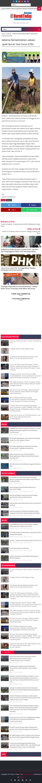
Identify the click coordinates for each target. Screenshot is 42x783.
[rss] (26, 780)
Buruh (9, 34)
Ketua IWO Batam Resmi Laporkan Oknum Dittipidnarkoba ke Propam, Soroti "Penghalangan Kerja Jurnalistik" (23, 658)
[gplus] (19, 1)
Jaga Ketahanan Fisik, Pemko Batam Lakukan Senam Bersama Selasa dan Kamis (24, 525)
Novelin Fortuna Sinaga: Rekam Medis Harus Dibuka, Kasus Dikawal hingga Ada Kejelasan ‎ (24, 391)
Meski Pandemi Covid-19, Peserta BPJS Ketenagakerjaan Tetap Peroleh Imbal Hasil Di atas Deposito (24, 456)
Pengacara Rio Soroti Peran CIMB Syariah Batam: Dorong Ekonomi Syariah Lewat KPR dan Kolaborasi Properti (25, 376)
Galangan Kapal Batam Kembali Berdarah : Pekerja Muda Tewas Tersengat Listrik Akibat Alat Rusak (19, 287)
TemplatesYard (28, 774)
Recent (7, 652)
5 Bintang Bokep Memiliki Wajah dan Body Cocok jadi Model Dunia (24, 357)
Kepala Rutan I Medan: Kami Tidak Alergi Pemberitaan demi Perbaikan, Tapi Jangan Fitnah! (23, 668)
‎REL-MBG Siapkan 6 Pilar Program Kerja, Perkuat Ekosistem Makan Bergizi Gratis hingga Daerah (25, 383)
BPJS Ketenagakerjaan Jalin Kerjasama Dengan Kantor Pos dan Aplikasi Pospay (25, 439)
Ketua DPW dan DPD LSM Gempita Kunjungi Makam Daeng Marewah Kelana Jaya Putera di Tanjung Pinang (25, 479)
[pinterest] (22, 1)
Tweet (13, 205)
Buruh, (26, 50)
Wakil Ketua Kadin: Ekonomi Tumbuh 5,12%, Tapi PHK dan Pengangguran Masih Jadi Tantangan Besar (19, 250)
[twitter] (16, 1)
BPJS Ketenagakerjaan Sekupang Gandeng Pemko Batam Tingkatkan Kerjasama (23, 447)
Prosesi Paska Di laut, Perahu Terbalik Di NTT (25, 342)
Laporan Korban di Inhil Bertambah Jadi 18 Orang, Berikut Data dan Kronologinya (25, 417)
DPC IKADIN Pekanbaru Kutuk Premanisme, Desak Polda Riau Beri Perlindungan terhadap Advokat (24, 399)
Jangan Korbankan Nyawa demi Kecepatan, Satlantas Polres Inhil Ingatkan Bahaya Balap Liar (25, 689)
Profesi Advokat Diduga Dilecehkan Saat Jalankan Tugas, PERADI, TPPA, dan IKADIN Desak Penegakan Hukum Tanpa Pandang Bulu (25, 408)
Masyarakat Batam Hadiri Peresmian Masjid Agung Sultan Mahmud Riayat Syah (23, 496)
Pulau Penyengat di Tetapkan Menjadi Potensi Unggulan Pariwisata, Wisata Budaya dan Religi (24, 512)
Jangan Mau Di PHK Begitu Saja (22, 349)
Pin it (14, 210)
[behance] (25, 1)
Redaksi (21, 777)
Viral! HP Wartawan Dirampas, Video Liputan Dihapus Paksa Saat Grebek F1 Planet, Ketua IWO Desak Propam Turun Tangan (25, 367)
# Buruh (8, 200)
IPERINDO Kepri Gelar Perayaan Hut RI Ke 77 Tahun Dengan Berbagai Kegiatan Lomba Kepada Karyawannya (25, 430)
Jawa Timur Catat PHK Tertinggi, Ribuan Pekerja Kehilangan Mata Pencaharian (18, 269)
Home (3, 34)
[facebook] (14, 1)
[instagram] (28, 1)
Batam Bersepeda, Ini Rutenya (19, 548)
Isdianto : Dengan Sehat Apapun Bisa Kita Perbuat (25, 540)
